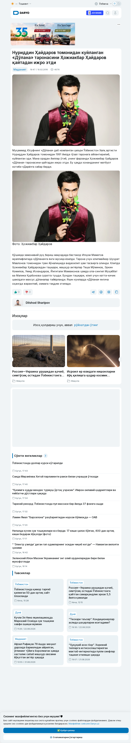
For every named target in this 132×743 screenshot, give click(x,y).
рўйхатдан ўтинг (86, 325)
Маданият (19, 69)
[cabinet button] (115, 13)
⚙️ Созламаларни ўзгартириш (66, 737)
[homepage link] (21, 13)
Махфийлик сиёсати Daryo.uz (84, 723)
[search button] (107, 13)
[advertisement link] (94, 12)
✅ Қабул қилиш (66, 730)
